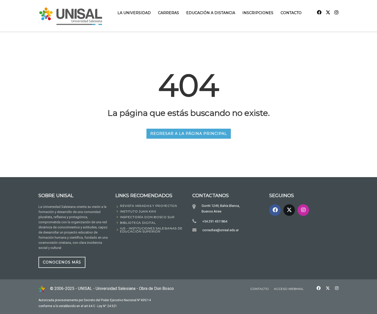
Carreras (168, 13)
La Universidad (134, 13)
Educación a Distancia (210, 13)
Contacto (291, 13)
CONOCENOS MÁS (62, 262)
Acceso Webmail (289, 289)
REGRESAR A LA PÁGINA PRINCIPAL (188, 133)
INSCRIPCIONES (257, 13)
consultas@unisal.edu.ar (220, 230)
